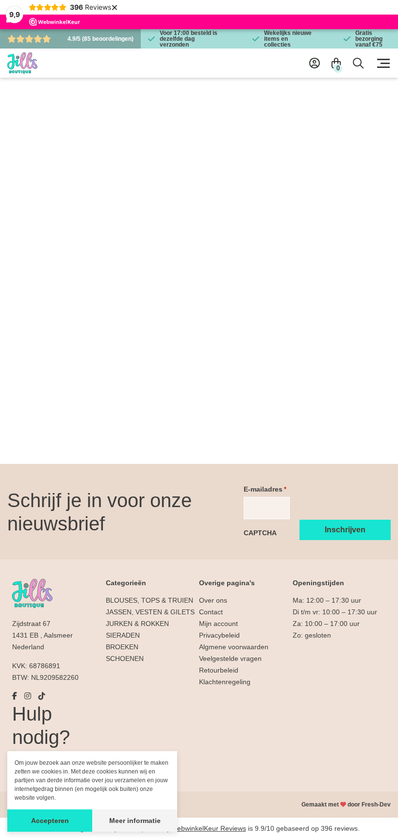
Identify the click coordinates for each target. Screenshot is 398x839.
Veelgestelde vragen (230, 658)
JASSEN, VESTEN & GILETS (150, 612)
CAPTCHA (260, 533)
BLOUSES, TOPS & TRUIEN (149, 600)
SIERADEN (123, 635)
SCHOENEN (125, 658)
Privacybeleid (219, 635)
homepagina (252, 429)
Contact (211, 612)
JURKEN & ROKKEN (137, 623)
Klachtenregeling (224, 682)
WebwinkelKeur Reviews (208, 828)
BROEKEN (122, 647)
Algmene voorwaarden (233, 647)
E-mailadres (265, 489)
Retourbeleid (218, 670)
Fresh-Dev (376, 804)
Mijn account (218, 623)
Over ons (213, 600)
